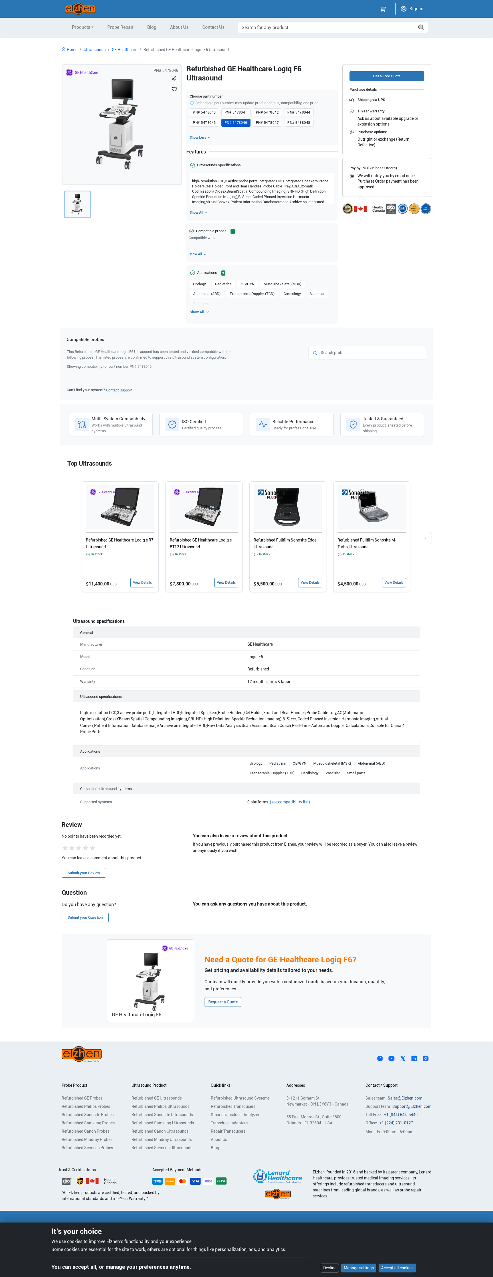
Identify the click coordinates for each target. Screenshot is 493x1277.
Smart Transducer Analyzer (235, 1114)
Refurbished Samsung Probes (88, 1123)
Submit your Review (84, 873)
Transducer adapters (229, 1123)
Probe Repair (120, 27)
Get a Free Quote (387, 76)
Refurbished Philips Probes (86, 1106)
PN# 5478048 (298, 123)
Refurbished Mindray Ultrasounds (162, 1139)
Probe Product (74, 1085)
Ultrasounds (95, 49)
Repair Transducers (228, 1131)
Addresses (295, 1085)
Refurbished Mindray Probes (87, 1139)
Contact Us (213, 27)
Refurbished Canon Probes (85, 1131)
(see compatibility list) (290, 802)
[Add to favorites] (174, 89)
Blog (151, 27)
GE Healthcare (124, 49)
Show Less (198, 138)
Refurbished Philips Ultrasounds (160, 1106)
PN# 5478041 (236, 112)
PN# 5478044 (298, 112)
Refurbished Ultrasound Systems (240, 1098)
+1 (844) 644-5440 (401, 1114)
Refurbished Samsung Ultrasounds (163, 1123)
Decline (329, 1268)
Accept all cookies (397, 1268)
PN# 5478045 (204, 123)
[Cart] (383, 9)
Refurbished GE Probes (82, 1098)
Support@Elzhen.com (411, 1106)
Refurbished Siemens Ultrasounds (162, 1147)
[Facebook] (380, 1058)
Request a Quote (223, 1002)
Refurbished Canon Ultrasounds (160, 1131)
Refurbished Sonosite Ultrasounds (162, 1114)
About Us (179, 27)
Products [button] (81, 27)
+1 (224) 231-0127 (396, 1123)
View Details (142, 583)
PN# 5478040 (204, 112)
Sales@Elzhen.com (405, 1098)
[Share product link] (174, 79)
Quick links (221, 1085)
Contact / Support (381, 1085)
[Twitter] (403, 1058)
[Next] (425, 538)
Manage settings (359, 1268)
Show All (196, 213)
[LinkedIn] (414, 1058)
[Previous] (68, 538)
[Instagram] (425, 1058)
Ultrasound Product (149, 1085)
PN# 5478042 (267, 112)
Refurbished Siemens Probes (87, 1147)
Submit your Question (85, 917)
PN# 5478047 (267, 123)
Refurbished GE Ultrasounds (157, 1098)
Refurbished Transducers (233, 1106)
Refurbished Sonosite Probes (88, 1114)
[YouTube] (391, 1058)
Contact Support (119, 390)
